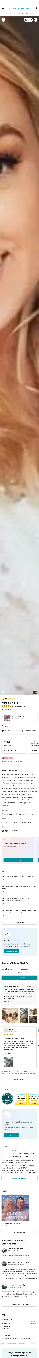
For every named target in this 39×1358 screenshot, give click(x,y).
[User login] (36, 8)
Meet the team (19, 1232)
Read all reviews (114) (10, 750)
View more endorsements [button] (20, 1304)
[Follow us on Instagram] (6, 831)
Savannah (5, 14)
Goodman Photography (16, 1285)
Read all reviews (18, 1080)
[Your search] (3, 20)
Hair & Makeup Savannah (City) (26, 1343)
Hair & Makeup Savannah (9, 1343)
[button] (19, 942)
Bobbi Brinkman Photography (18, 1262)
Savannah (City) (15, 14)
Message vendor (11, 951)
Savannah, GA (8, 709)
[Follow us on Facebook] (3, 831)
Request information (19, 1178)
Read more (5, 806)
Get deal (18, 860)
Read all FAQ (19, 922)
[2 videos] (3, 692)
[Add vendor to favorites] (35, 20)
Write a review (20, 978)
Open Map (32, 1321)
